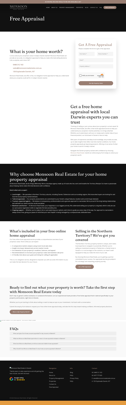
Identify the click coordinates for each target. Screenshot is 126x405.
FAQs (71, 375)
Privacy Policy (74, 378)
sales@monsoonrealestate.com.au (27, 68)
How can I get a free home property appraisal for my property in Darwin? (34, 333)
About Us (52, 375)
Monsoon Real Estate (77, 153)
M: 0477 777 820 (97, 375)
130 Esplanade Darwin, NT (24, 71)
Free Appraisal (53, 387)
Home (51, 372)
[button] (17, 379)
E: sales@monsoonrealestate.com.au (103, 378)
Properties (52, 381)
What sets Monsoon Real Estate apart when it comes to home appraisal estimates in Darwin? (39, 338)
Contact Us (52, 384)
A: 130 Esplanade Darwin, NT (101, 381)
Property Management (56, 378)
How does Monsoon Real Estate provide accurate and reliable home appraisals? (35, 343)
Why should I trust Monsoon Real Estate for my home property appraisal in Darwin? (37, 348)
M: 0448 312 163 (97, 372)
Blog (71, 372)
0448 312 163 (18, 64)
